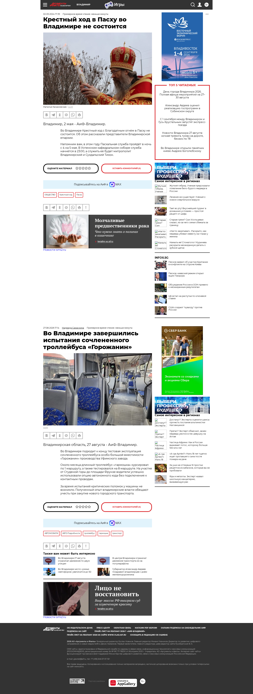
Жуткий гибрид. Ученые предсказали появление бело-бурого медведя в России (190, 188)
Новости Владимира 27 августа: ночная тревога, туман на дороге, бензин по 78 (182, 136)
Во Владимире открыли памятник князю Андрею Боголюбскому (182, 150)
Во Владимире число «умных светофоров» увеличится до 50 (74, 570)
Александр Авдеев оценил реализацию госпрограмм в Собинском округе (182, 108)
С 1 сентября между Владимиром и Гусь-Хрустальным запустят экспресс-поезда (182, 122)
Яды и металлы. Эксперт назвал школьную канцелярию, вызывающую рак (186, 479)
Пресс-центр (103, 628)
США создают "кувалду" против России (185, 308)
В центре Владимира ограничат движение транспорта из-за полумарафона (129, 561)
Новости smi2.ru (54, 249)
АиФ (70, 107)
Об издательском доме (80, 628)
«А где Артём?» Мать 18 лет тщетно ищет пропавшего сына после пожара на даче (188, 456)
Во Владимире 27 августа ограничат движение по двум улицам (74, 561)
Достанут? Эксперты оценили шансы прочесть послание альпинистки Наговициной (189, 422)
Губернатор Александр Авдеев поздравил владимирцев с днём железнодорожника (129, 572)
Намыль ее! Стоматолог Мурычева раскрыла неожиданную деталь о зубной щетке (188, 245)
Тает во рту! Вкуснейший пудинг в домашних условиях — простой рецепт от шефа (188, 211)
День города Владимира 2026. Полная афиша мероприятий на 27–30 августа (182, 94)
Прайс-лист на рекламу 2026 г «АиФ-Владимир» (119, 631)
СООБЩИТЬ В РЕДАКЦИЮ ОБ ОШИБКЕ (149, 635)
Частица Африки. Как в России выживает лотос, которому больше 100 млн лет (188, 445)
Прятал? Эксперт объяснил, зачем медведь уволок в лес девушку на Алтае (188, 434)
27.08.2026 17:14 (51, 328)
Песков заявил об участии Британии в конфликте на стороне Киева (188, 263)
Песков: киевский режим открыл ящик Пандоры (186, 274)
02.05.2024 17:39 (51, 14)
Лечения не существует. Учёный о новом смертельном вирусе (187, 198)
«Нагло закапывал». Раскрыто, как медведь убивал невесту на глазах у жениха (189, 234)
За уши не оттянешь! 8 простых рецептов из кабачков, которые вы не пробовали (190, 468)
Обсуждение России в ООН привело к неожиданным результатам (188, 286)
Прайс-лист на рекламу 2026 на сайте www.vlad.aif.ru (96, 635)
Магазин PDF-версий (146, 628)
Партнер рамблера (96, 681)
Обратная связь (122, 628)
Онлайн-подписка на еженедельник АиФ (183, 628)
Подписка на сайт (77, 631)
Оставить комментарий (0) (126, 168)
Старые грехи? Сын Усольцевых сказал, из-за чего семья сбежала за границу (189, 222)
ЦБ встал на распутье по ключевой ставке (187, 297)
